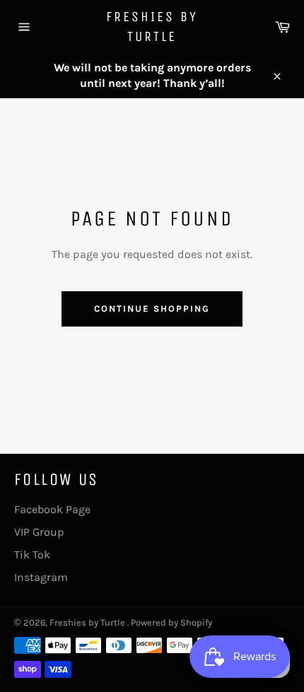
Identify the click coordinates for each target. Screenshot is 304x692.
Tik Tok (32, 554)
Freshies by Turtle (152, 26)
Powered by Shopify (171, 622)
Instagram (41, 577)
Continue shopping (151, 308)
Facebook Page (52, 509)
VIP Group (39, 532)
